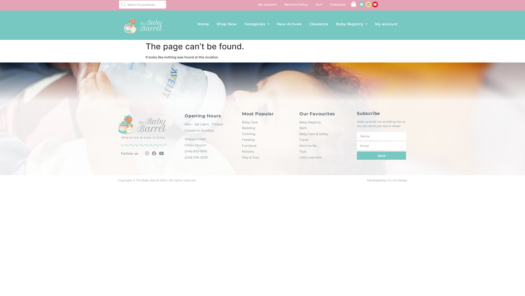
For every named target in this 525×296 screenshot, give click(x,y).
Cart (319, 4)
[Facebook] (361, 4)
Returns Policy (296, 4)
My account (267, 4)
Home (203, 24)
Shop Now (227, 24)
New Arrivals (289, 24)
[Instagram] (368, 4)
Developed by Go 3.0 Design (387, 180)
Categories (254, 24)
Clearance (319, 24)
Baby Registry (349, 24)
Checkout (338, 4)
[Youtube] (375, 4)
